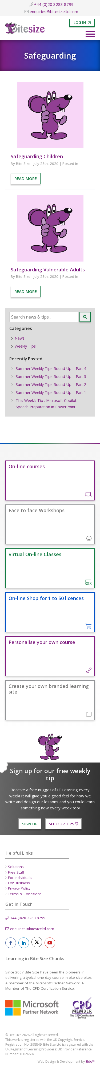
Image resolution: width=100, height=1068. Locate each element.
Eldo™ (90, 1061)
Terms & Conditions (25, 893)
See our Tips (62, 823)
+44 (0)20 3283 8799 (53, 4)
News (20, 338)
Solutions (16, 866)
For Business (19, 883)
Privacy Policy (19, 888)
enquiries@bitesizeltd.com (53, 11)
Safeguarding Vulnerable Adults (48, 269)
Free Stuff (16, 872)
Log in (80, 22)
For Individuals (20, 877)
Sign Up (30, 823)
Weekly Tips (25, 346)
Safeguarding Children (37, 156)
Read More (25, 178)
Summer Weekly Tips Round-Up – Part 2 (51, 384)
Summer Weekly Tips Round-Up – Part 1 (51, 392)
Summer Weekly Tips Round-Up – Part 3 (51, 376)
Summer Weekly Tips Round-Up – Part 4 (51, 368)
